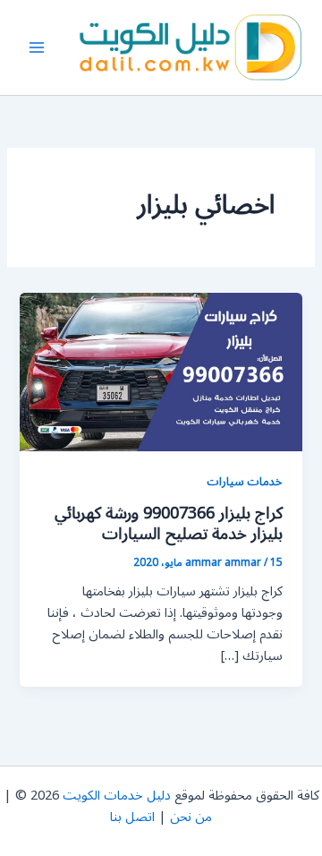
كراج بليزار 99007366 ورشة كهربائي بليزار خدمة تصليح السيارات (169, 524)
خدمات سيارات (245, 481)
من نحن (191, 817)
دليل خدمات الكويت (117, 795)
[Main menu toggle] (36, 47)
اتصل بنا (132, 817)
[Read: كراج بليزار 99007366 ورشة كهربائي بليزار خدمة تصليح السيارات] (160, 371)
